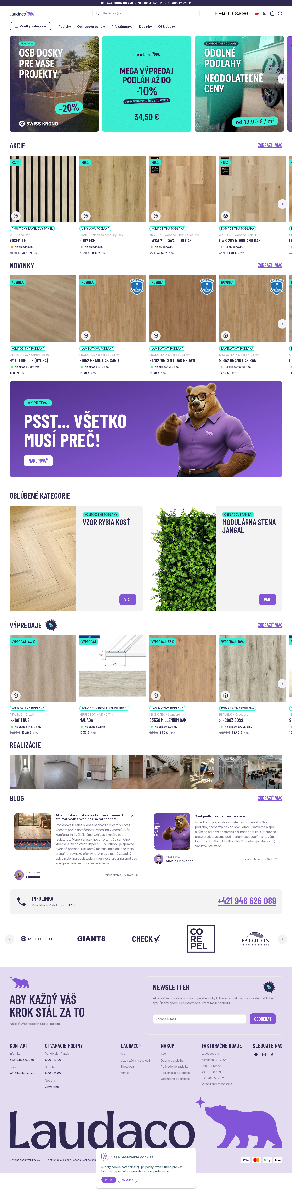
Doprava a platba (172, 1060)
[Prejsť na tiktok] (272, 1054)
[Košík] (272, 13)
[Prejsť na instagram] (264, 1054)
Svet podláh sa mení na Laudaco (220, 816)
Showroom (128, 1066)
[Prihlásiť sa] (264, 13)
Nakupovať (38, 461)
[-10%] (112, 189)
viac (128, 599)
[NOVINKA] (43, 308)
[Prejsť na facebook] (256, 1054)
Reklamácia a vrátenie (175, 1072)
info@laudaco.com (22, 1073)
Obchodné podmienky (175, 1078)
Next (282, 939)
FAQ (163, 1054)
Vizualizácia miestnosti (135, 1060)
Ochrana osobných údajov (25, 1160)
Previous (9, 939)
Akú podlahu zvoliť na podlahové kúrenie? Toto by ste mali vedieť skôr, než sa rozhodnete (94, 817)
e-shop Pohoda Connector (78, 1160)
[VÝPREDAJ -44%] (43, 668)
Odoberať (263, 1019)
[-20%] (43, 189)
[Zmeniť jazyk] (257, 13)
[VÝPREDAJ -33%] (182, 668)
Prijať (108, 1179)
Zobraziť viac (270, 145)
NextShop (54, 1160)
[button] (282, 79)
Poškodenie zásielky (174, 1066)
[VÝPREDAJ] (112, 668)
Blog (124, 1054)
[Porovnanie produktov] (280, 13)
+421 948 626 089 (233, 13)
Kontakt (125, 1072)
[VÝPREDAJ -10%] (252, 668)
